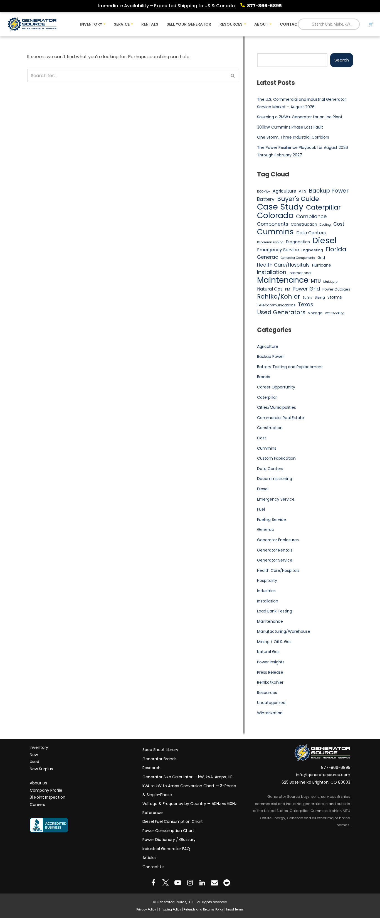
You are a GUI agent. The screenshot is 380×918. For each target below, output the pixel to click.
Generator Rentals (274, 550)
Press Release (270, 672)
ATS (302, 191)
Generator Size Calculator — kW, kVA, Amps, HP (187, 776)
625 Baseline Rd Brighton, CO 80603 (316, 782)
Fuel (261, 509)
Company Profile (46, 790)
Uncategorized (271, 702)
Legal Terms (235, 909)
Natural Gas (270, 289)
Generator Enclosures (278, 540)
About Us (38, 783)
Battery (266, 199)
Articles (149, 857)
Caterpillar (323, 207)
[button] (104, 24)
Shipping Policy (170, 909)
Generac (267, 257)
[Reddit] (226, 882)
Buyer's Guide (298, 199)
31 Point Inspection (47, 797)
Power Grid (306, 288)
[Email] (214, 882)
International (300, 272)
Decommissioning (270, 242)
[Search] (233, 75)
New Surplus (41, 769)
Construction (304, 224)
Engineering (312, 250)
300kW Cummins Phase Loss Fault (290, 127)
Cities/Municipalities (276, 407)
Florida (335, 249)
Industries (266, 591)
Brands (263, 377)
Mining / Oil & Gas (274, 641)
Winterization (270, 713)
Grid (321, 257)
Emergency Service (278, 250)
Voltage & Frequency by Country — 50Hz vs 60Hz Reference (189, 808)
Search (341, 60)
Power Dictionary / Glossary (169, 839)
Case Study (280, 206)
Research (151, 768)
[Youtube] (177, 882)
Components (272, 224)
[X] (165, 882)
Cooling (325, 225)
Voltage (315, 313)
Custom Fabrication (276, 458)
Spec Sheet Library (160, 749)
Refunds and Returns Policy (204, 909)
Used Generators (281, 312)
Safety (307, 298)
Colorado (275, 215)
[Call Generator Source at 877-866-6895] (243, 5)
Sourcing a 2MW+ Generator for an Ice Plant (299, 117)
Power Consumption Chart (168, 830)
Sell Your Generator (189, 24)
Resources (267, 692)
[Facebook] (153, 882)
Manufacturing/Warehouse (283, 631)
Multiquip (330, 282)
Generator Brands (159, 758)
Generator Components (298, 258)
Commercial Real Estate (280, 417)
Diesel (324, 240)
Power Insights (271, 662)
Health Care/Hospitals (283, 265)
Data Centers (311, 233)
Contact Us (153, 866)
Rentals (149, 24)
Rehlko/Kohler (278, 296)
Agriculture (284, 191)
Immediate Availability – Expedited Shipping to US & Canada (166, 6)
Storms (334, 297)
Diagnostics (298, 242)
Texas (305, 304)
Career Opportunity (276, 387)
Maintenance (283, 280)
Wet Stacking (334, 313)
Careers (37, 804)
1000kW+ (263, 191)
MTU (316, 281)
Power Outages (336, 289)
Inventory (39, 747)
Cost (338, 224)
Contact (290, 24)
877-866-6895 (264, 6)
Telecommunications (276, 305)
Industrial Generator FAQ (166, 848)
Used (34, 761)
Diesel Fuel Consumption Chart (172, 821)
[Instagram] (190, 882)
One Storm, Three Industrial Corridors (293, 137)
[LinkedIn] (202, 882)
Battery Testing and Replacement (290, 367)
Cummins (275, 231)
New (34, 754)
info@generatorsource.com (323, 774)
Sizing (320, 297)
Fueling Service (271, 519)
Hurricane (321, 265)
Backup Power (329, 191)
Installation (271, 272)
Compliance (311, 216)
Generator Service (274, 560)
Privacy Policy (146, 909)
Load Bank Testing (274, 611)
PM (287, 289)
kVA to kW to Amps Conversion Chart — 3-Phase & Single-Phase (189, 790)
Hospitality (267, 580)
